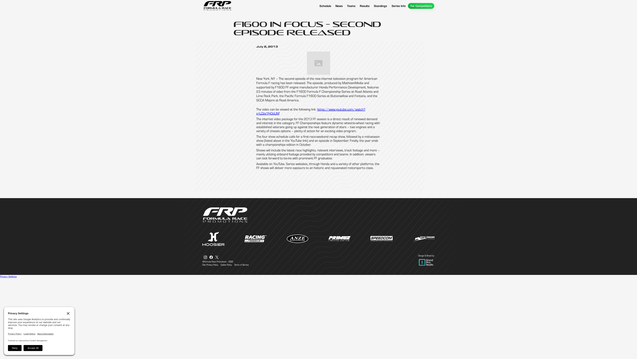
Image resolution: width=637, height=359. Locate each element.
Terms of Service (241, 264)
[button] (351, 6)
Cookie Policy (226, 264)
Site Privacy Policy (210, 264)
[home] (217, 6)
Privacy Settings (8, 276)
